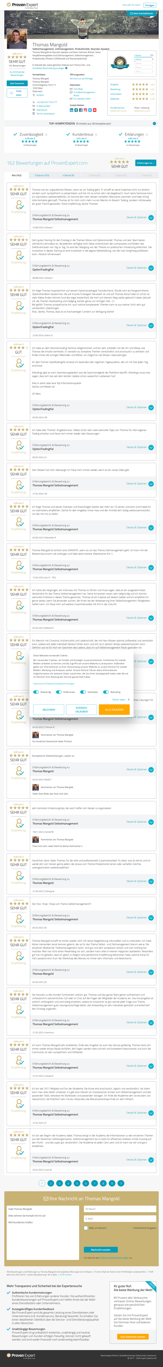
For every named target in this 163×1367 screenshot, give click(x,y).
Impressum (39, 683)
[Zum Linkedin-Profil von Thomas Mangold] (72, 111)
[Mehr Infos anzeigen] (119, 62)
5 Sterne (137, 55)
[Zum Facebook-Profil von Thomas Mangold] (81, 111)
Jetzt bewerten (17, 83)
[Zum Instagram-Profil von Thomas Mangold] (86, 111)
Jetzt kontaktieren (143, 13)
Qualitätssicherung (127, 1355)
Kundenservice (117, 107)
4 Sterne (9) (68, 175)
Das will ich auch (131, 5)
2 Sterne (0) (120, 175)
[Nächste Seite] (120, 1183)
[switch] (59, 692)
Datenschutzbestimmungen (60, 683)
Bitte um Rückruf (97, 1228)
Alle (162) (16, 175)
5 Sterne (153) (42, 175)
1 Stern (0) (146, 175)
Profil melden (66, 1274)
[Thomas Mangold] (17, 39)
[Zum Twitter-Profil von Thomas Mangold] (90, 111)
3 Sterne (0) (94, 175)
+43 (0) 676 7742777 (47, 102)
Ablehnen (49, 709)
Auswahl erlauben (81, 709)
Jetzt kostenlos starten (132, 1336)
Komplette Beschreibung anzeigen (48, 68)
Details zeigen (119, 699)
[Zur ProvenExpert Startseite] (22, 6)
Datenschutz (141, 1355)
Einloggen (150, 5)
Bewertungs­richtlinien (109, 1355)
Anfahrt (40, 95)
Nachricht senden (100, 1249)
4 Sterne (137, 59)
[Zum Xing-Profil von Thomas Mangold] (76, 111)
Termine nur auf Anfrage (81, 78)
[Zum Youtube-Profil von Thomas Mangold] (95, 111)
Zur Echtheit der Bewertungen (17, 73)
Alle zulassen (114, 709)
